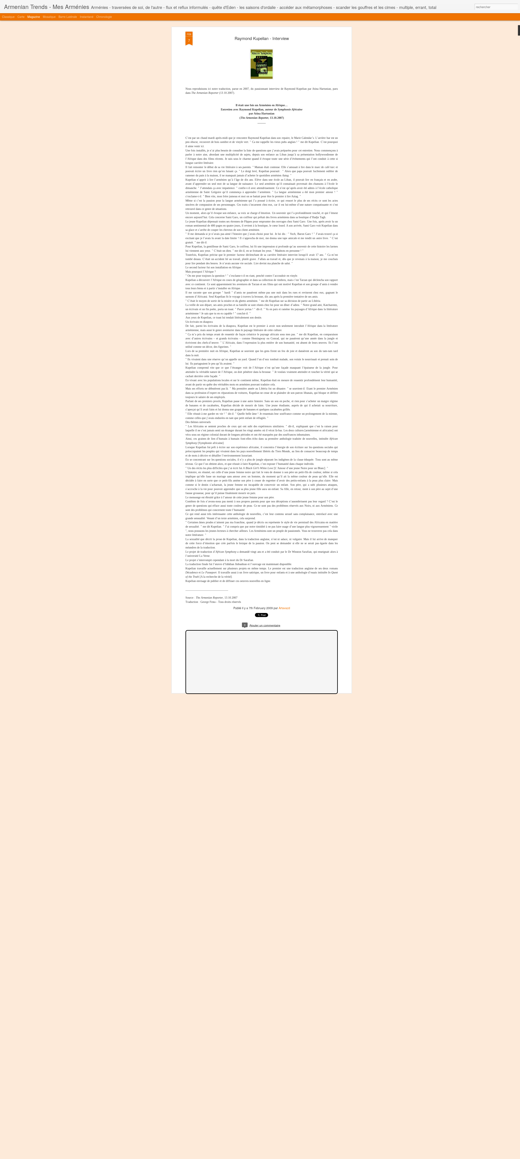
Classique (8, 17)
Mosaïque (49, 17)
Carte (21, 17)
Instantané (86, 17)
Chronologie (104, 17)
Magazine (33, 17)
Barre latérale (67, 17)
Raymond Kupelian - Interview (262, 38)
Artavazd (284, 608)
